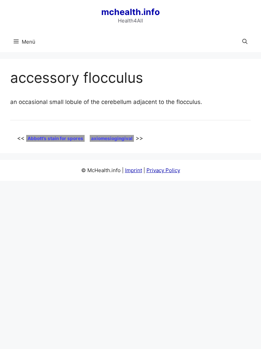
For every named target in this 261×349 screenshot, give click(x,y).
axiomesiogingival (112, 138)
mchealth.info (130, 12)
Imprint (133, 170)
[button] (245, 42)
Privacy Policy (163, 170)
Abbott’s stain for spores (55, 138)
